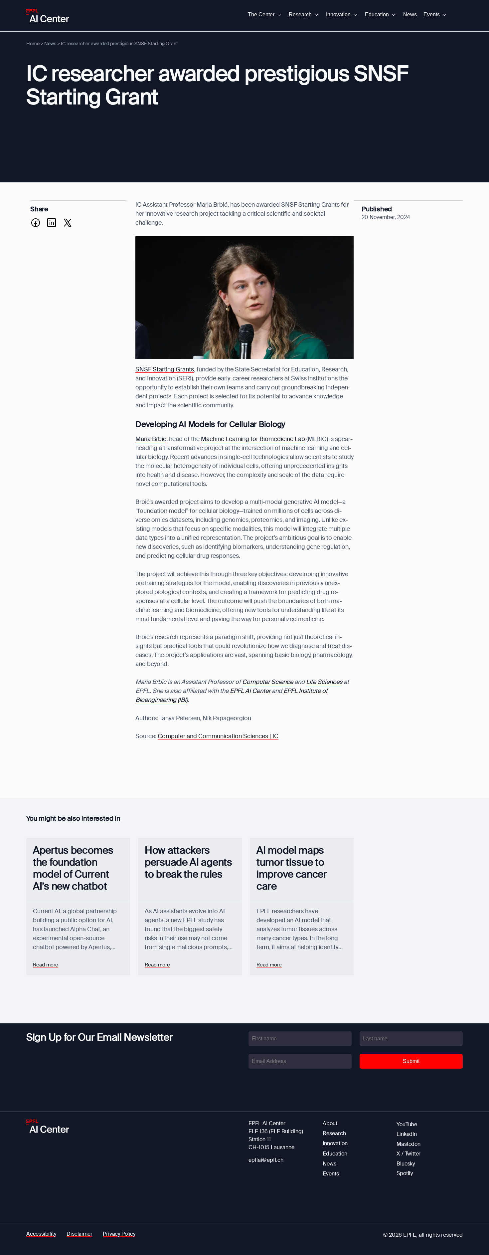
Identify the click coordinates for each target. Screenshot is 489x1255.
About (330, 1123)
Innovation (335, 1143)
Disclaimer (79, 1234)
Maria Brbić (150, 439)
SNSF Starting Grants (164, 369)
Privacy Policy (119, 1234)
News (50, 44)
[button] (264, 14)
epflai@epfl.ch (265, 1159)
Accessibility (41, 1234)
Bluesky (406, 1163)
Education (335, 1153)
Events (331, 1173)
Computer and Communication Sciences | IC (218, 736)
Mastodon (408, 1144)
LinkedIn (406, 1134)
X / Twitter (408, 1153)
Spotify (405, 1173)
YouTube (407, 1124)
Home (33, 44)
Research (334, 1133)
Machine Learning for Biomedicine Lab (253, 439)
